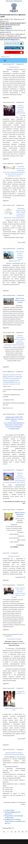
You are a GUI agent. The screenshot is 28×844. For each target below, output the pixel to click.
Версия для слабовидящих (14, 1)
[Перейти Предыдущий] (8, 831)
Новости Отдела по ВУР (8, 64)
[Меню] (5, 60)
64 (15, 832)
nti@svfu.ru (8, 28)
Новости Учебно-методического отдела (12, 634)
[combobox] (10, 56)
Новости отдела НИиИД (8, 509)
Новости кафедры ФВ (8, 163)
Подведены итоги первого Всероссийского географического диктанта (15, 821)
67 (26, 832)
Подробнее (6, 97)
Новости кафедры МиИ (8, 371)
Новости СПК (6, 553)
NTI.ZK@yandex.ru (14, 40)
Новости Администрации (9, 248)
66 (22, 832)
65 (19, 832)
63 (11, 832)
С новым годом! (9, 810)
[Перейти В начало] (4, 831)
